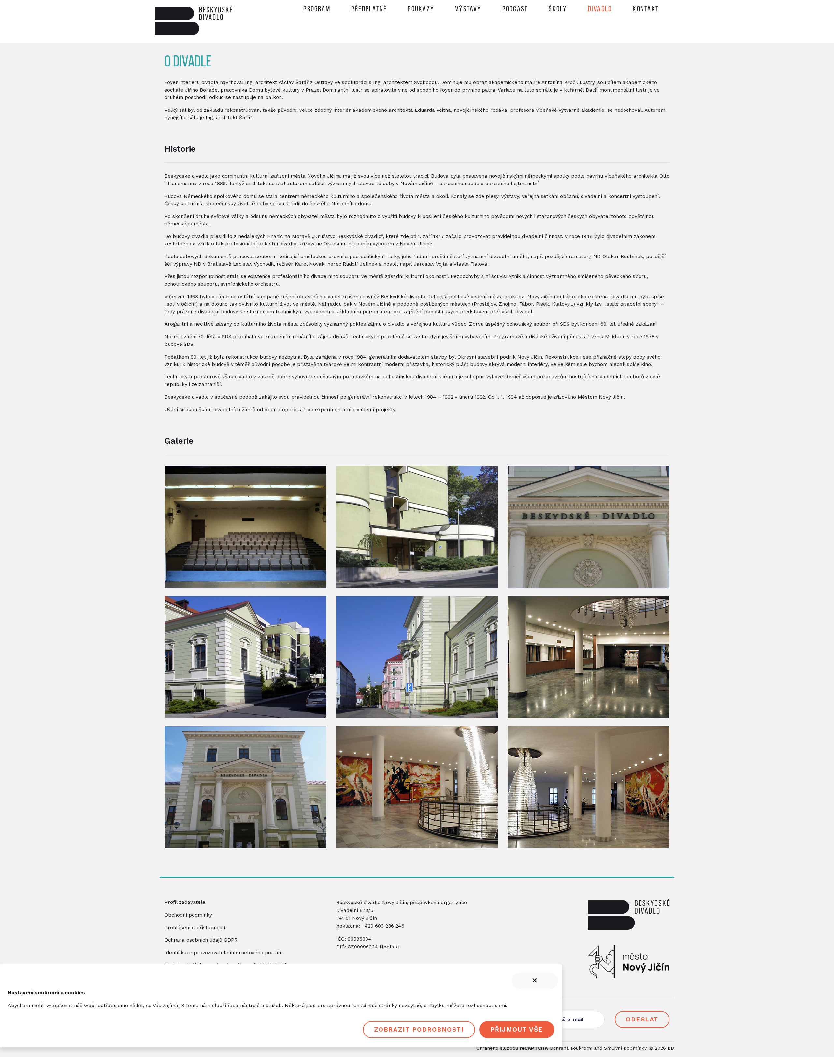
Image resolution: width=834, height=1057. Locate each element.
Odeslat (642, 1019)
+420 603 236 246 (383, 926)
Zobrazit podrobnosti (419, 1029)
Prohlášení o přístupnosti (195, 928)
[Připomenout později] (535, 980)
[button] (369, 11)
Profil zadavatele (185, 902)
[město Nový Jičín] (628, 964)
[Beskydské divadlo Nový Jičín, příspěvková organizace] (628, 921)
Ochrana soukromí (571, 1047)
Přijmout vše (516, 1029)
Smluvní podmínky (625, 1047)
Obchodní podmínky (188, 915)
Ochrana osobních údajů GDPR (201, 940)
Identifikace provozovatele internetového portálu (224, 953)
